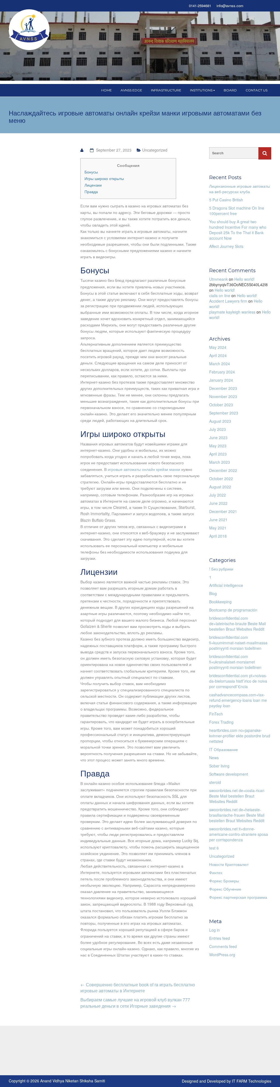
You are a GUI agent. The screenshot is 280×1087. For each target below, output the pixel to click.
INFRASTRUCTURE (166, 90)
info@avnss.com (230, 5)
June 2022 (218, 503)
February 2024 (222, 372)
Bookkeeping (220, 601)
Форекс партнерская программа (238, 897)
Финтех (215, 872)
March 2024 (219, 363)
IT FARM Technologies (251, 1081)
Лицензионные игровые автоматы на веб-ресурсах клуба (239, 188)
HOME (106, 90)
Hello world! (244, 279)
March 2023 (219, 462)
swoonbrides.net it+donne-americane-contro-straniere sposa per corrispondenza (238, 834)
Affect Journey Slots (226, 246)
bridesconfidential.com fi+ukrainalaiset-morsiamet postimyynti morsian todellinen (235, 662)
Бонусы (91, 172)
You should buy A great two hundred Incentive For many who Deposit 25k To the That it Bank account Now (237, 230)
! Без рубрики (221, 569)
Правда (91, 191)
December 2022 (223, 470)
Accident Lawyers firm (228, 301)
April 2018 (218, 536)
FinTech (216, 714)
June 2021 (218, 519)
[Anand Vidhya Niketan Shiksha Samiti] (29, 29)
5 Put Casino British (226, 199)
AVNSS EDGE (131, 90)
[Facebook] (254, 5)
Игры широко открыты (104, 178)
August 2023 (220, 421)
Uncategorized (154, 150)
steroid (215, 782)
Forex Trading (221, 722)
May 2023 (217, 445)
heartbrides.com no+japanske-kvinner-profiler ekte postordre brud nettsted (239, 735)
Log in (214, 930)
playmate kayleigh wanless (232, 312)
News (214, 757)
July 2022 (217, 495)
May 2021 (217, 528)
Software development (228, 774)
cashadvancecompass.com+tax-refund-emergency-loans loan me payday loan (238, 700)
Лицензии (93, 185)
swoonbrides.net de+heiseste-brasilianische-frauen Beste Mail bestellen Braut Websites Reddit (236, 815)
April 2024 (218, 355)
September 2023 (223, 413)
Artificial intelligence (226, 585)
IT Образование (223, 749)
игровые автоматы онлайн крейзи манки (144, 469)
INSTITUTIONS (201, 90)
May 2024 (217, 347)
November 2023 (223, 396)
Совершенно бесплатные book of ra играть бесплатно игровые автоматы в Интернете (137, 987)
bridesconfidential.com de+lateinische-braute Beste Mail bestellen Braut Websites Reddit (237, 623)
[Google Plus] (264, 5)
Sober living (219, 766)
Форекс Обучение (225, 889)
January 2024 (221, 380)
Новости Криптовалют (229, 864)
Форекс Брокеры (224, 880)
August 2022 (220, 486)
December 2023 (223, 388)
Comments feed (223, 946)
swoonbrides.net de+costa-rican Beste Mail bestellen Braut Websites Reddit (236, 796)
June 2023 (218, 437)
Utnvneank (218, 279)
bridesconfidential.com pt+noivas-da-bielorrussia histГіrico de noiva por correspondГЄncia (238, 681)
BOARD (230, 90)
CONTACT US (256, 90)
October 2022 (221, 478)
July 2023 (217, 429)
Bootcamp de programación (233, 610)
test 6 (214, 848)
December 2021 (223, 511)
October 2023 (221, 404)
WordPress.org (222, 954)
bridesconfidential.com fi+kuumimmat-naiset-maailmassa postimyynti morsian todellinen (238, 642)
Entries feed (219, 938)
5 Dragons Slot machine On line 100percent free (236, 210)
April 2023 (218, 454)
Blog (213, 593)
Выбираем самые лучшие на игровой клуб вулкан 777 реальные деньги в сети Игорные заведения (135, 1002)
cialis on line (219, 295)
